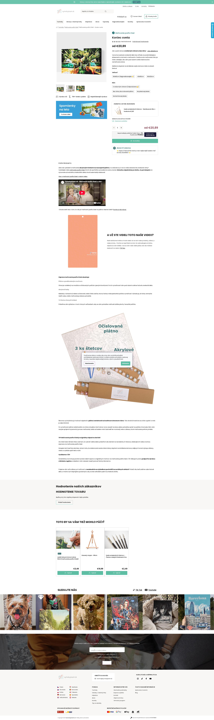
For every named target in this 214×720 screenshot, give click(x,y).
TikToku (122, 248)
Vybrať (69, 573)
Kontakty (144, 6)
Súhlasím (125, 363)
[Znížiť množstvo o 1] (114, 128)
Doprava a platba (121, 121)
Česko (61, 687)
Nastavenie (89, 363)
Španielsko (75, 695)
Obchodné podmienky (120, 690)
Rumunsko (75, 690)
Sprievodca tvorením (141, 690)
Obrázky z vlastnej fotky (99, 693)
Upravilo (151, 717)
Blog (136, 693)
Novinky (94, 700)
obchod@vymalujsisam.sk (104, 678)
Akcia (93, 698)
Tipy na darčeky (96, 703)
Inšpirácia (95, 695)
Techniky (94, 690)
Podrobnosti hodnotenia (140, 42)
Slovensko (62, 690)
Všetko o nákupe (127, 6)
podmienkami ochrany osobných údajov (107, 657)
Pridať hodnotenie (64, 502)
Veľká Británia (64, 697)
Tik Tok (139, 590)
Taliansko (74, 692)
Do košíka (136, 141)
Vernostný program (119, 700)
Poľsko (61, 692)
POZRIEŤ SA (136, 2)
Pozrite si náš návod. (119, 210)
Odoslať (107, 663)
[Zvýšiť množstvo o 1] (121, 128)
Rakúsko (74, 697)
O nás (137, 6)
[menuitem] (60, 22)
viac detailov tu (152, 51)
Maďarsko (75, 687)
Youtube (152, 590)
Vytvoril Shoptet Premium (139, 717)
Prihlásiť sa (121, 17)
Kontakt (116, 695)
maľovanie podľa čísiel (77, 170)
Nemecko (62, 695)
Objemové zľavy (118, 698)
